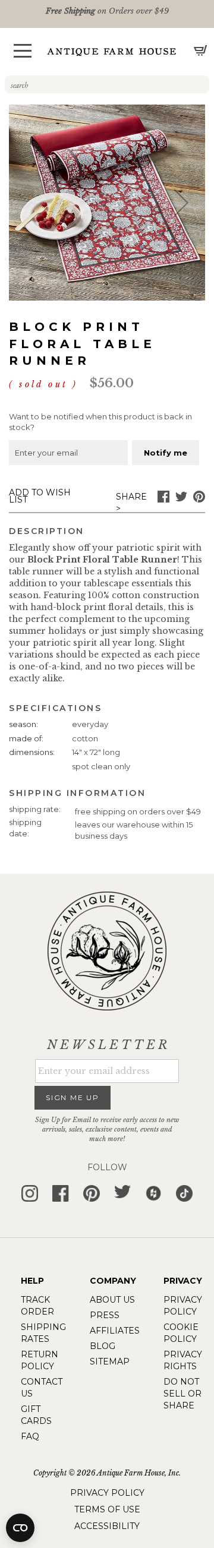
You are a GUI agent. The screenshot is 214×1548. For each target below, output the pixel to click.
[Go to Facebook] (163, 499)
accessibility (107, 1526)
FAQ (30, 1436)
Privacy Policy (107, 1492)
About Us (112, 1299)
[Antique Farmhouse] (111, 51)
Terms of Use (107, 1509)
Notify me (165, 452)
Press (104, 1315)
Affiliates (115, 1330)
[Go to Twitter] (181, 499)
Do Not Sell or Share (182, 1393)
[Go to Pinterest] (199, 499)
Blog (102, 1346)
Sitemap (110, 1361)
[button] (22, 51)
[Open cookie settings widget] (20, 1528)
